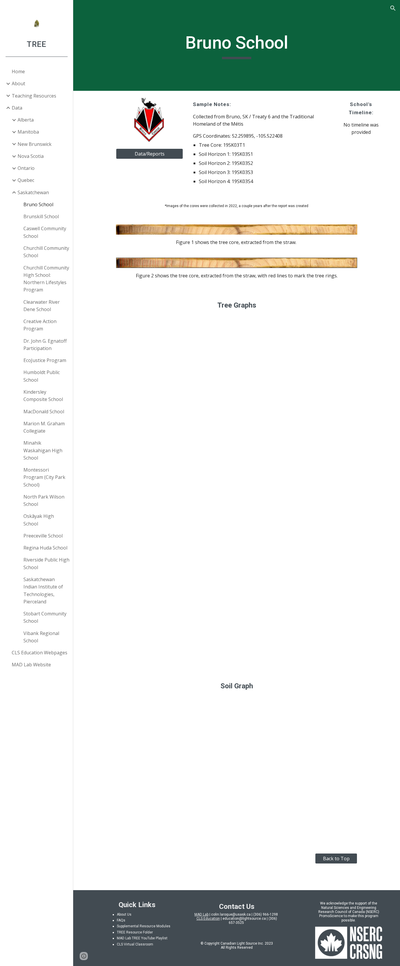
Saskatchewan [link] (33, 192)
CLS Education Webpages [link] (39, 652)
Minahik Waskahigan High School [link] (42, 450)
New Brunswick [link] (35, 144)
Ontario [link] (26, 168)
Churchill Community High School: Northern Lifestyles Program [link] (46, 278)
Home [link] (18, 71)
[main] (237, 45)
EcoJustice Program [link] (44, 360)
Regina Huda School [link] (45, 548)
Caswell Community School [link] (44, 232)
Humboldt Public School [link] (41, 376)
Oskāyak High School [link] (38, 520)
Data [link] (17, 108)
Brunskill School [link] (41, 216)
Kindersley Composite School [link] (43, 395)
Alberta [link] (26, 120)
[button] (393, 8)
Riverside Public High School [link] (46, 563)
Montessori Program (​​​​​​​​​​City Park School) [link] (44, 477)
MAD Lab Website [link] (31, 664)
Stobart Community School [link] (44, 617)
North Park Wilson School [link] (43, 500)
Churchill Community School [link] (46, 252)
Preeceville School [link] (43, 536)
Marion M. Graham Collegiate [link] (44, 427)
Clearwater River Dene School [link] (41, 306)
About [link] (18, 83)
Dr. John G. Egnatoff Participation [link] (45, 344)
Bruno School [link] (38, 204)
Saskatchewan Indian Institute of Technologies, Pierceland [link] (43, 590)
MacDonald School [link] (43, 411)
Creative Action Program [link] (40, 325)
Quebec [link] (26, 180)
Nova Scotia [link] (31, 156)
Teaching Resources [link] (34, 96)
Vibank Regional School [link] (41, 637)
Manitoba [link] (28, 132)
